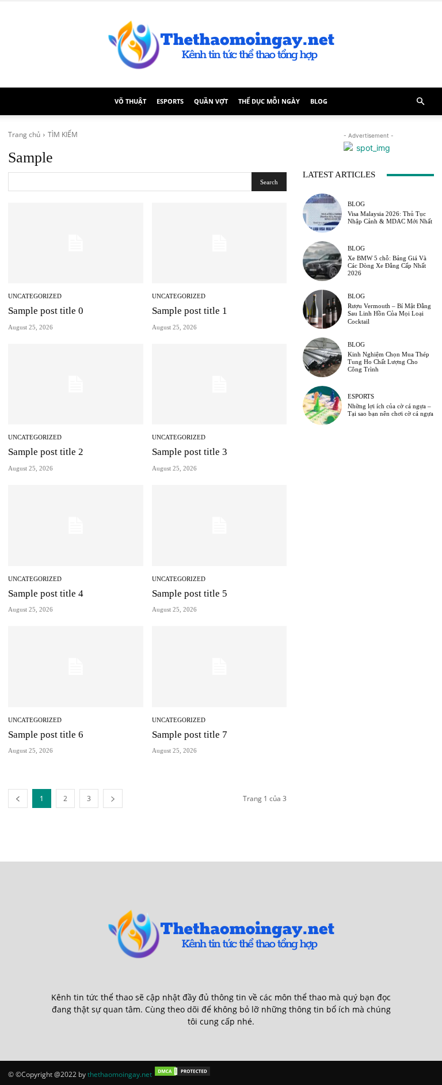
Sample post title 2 (45, 451)
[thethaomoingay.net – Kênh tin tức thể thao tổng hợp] (221, 44)
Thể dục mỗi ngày (269, 101)
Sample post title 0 (45, 310)
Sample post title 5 (189, 593)
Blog (318, 101)
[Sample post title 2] (75, 384)
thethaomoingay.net (119, 1074)
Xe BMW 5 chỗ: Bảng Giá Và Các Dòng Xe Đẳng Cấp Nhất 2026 (387, 265)
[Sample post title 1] (219, 243)
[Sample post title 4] (75, 525)
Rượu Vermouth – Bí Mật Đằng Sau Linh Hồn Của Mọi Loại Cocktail (389, 313)
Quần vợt (211, 101)
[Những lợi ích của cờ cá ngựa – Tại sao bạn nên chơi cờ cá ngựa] (322, 405)
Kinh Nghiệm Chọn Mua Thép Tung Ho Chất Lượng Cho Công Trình (388, 362)
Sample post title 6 (45, 734)
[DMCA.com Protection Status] (182, 1074)
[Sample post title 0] (75, 243)
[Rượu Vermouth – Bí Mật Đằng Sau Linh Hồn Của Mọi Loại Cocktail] (322, 309)
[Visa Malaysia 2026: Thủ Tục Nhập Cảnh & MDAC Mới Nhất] (322, 213)
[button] (420, 101)
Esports (170, 101)
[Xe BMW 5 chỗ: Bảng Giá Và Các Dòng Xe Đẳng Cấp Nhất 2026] (322, 260)
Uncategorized (35, 296)
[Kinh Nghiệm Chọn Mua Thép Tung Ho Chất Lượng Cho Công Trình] (322, 357)
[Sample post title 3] (219, 384)
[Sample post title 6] (75, 666)
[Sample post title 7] (219, 666)
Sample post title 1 (189, 310)
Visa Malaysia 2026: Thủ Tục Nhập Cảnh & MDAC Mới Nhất (390, 217)
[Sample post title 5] (219, 525)
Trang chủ (24, 134)
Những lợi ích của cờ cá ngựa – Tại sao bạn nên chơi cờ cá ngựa (390, 410)
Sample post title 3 (189, 451)
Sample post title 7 (189, 734)
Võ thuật (130, 101)
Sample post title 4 (45, 593)
